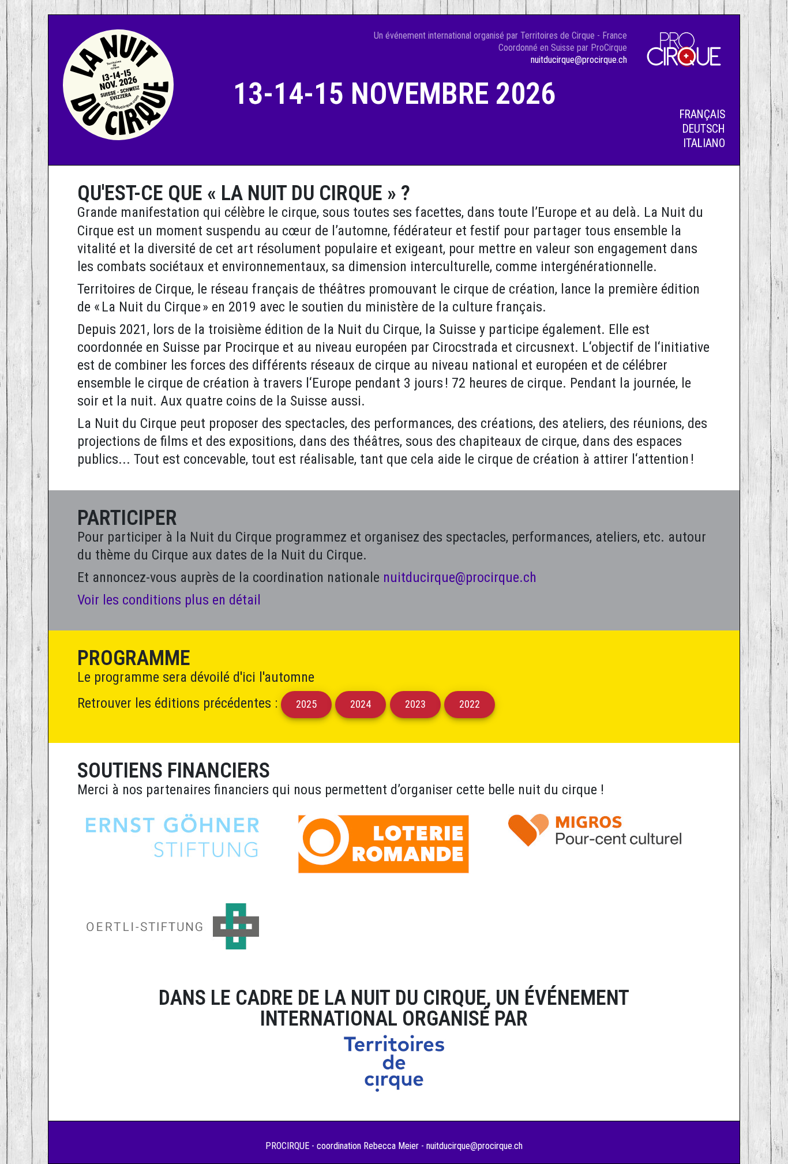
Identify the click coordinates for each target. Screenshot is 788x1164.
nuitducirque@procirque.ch (579, 59)
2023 (415, 704)
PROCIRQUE (287, 1145)
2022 (469, 704)
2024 (361, 704)
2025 (306, 704)
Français (702, 114)
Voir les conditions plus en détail (169, 600)
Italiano (704, 143)
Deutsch (703, 129)
